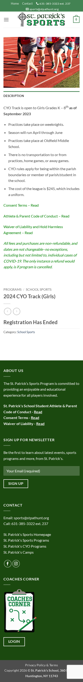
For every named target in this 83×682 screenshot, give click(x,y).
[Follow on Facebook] (8, 563)
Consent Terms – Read (21, 205)
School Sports (38, 289)
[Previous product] (16, 311)
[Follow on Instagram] (16, 563)
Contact (27, 3)
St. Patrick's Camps (18, 552)
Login (14, 641)
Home (15, 3)
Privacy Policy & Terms (41, 665)
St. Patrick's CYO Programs (24, 546)
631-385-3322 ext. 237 (55, 3)
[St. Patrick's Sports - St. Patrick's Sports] (41, 19)
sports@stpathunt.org (44, 9)
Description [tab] (13, 96)
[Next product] (7, 311)
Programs (12, 289)
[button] (6, 19)
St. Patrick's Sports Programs (26, 540)
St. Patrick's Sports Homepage (27, 534)
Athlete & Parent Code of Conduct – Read (36, 216)
